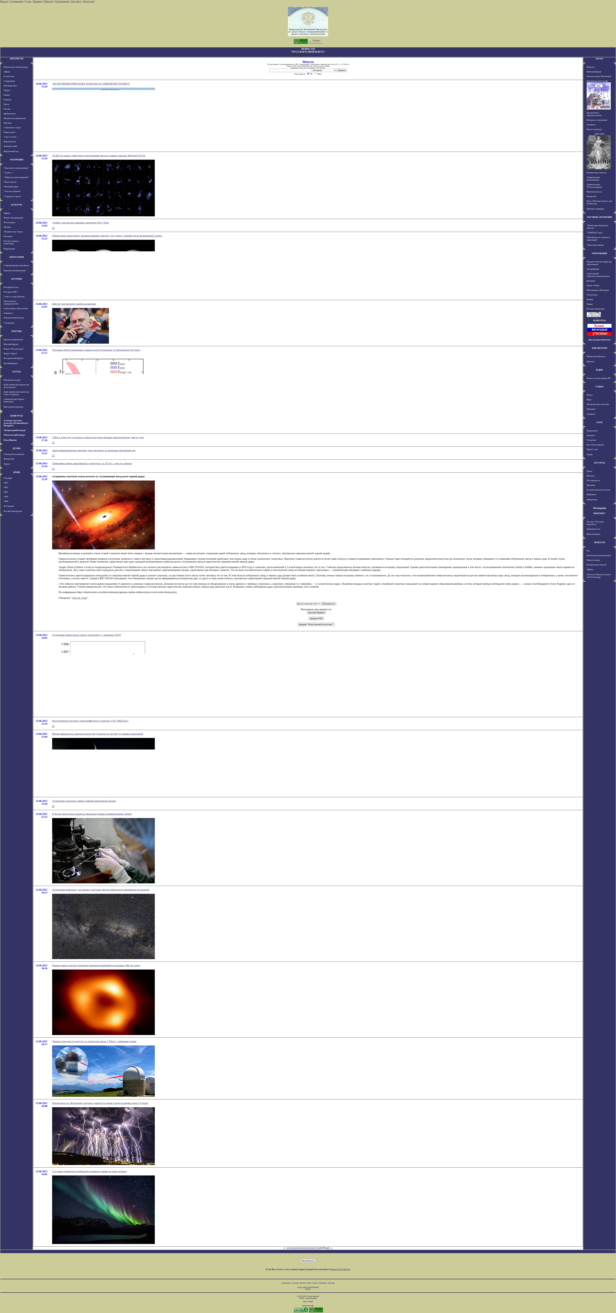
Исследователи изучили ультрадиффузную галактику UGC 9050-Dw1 (90, 720)
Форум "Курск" (10, 353)
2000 (6, 496)
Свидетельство (304, 64)
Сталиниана (9, 323)
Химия (590, 304)
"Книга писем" (10, 182)
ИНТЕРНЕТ (599, 513)
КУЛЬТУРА (16, 205)
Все (588, 551)
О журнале (591, 440)
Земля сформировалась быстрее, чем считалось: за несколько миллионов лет (94, 450)
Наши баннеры (593, 534)
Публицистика (10, 85)
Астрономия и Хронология (16, 308)
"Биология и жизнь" (595, 245)
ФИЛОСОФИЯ (16, 257)
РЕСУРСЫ (599, 463)
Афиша (7, 71)
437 (315, 1248)
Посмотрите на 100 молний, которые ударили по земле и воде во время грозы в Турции (100, 1103)
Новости (48, 1)
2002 (6, 487)
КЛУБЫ (17, 371)
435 (306, 1248)
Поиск (589, 471)
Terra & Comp (79, 598)
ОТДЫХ (599, 386)
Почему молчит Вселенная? (599, 76)
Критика (7, 123)
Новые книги (9, 132)
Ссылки (315, 1283)
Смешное (591, 414)
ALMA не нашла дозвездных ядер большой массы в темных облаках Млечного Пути (98, 155)
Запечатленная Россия (14, 317)
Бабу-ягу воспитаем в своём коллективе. (74, 304)
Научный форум (11, 344)
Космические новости (596, 172)
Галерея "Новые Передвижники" (308, 1287)
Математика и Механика (598, 290)
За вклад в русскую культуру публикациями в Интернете (16, 423)
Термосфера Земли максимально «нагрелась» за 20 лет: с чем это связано (92, 463)
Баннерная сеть (593, 529)
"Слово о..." (9, 172)
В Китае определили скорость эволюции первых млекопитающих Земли (92, 814)
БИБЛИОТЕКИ (599, 348)
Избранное (591, 494)
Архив (309, 1283)
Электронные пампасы (14, 454)
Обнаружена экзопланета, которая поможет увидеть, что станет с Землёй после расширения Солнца (107, 235)
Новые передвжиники (13, 218)
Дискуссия (88, 1)
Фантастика (9, 459)
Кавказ (7, 95)
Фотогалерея (9, 222)
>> (331, 1248)
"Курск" (7, 90)
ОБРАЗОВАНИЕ (599, 253)
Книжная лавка (10, 146)
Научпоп (591, 361)
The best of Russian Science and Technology (599, 575)
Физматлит (591, 196)
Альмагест (8, 313)
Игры (589, 399)
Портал (4, 1)
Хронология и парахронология (11, 302)
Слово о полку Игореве (14, 296)
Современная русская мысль (16, 265)
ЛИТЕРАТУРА (16, 58)
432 (293, 1248)
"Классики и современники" (16, 168)
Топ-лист (76, 1)
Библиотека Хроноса (596, 356)
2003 (6, 482)
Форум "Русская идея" (14, 349)
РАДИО (599, 370)
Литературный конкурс (15, 430)
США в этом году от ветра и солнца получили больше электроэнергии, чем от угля (98, 437)
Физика (590, 299)
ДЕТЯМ (16, 448)
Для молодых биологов (599, 339)
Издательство (10, 141)
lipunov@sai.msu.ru (340, 1269)
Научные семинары (595, 209)
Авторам (591, 435)
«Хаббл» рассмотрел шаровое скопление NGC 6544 (80, 222)
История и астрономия (597, 120)
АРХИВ (16, 472)
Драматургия (10, 113)
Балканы (7, 99)
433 (297, 1248)
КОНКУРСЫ (16, 416)
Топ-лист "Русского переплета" (595, 522)
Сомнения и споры (12, 127)
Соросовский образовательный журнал (598, 274)
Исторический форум (13, 358)
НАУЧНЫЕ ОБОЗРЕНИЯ (599, 217)
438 (319, 1248)
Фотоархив (9, 506)
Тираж (590, 454)
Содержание (16, 1)
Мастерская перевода (13, 407)
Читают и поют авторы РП (599, 378)
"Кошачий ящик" (11, 186)
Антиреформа (593, 269)
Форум (7, 464)
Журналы (591, 485)
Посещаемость (593, 480)
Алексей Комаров (311, 1298)
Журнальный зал (11, 151)
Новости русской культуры (16, 67)
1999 (6, 501)
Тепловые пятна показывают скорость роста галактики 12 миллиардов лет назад (96, 350)
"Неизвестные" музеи (13, 231)
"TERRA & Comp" (595, 232)
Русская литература (595, 309)
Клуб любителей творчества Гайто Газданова (16, 393)
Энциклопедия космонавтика (593, 178)
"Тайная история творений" (16, 177)
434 (302, 1248)
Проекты (591, 476)
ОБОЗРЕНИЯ (16, 159)
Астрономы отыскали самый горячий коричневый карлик (84, 801)
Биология (591, 281)
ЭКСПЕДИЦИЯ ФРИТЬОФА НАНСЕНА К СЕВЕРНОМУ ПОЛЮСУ (91, 83)
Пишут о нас (592, 449)
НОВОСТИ (599, 542)
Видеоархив (9, 248)
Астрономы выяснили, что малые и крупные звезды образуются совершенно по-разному (101, 889)
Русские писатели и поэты (598, 490)
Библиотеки (592, 499)
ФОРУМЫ (16, 331)
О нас (28, 1)
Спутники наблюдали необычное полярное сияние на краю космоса (89, 1171)
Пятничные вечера (12, 380)
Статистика (322, 1283)
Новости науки (593, 560)
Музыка (7, 227)
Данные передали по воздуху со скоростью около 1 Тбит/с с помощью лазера (94, 1041)
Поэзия (7, 109)
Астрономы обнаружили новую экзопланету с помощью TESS (86, 635)
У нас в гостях (10, 137)
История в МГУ (11, 292)
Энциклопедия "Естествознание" (595, 185)
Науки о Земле (593, 285)
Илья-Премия (10, 440)
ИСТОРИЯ (16, 279)
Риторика (8, 236)
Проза (6, 104)
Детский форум (11, 363)
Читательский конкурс (14, 435)
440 (327, 1248)
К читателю (9, 76)
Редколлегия (592, 430)
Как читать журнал (595, 444)
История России (11, 287)
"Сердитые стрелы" (12, 196)
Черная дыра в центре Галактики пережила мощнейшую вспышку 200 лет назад (96, 965)
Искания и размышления (15, 118)
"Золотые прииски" (12, 191)
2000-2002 (599, 134)
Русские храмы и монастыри (11, 242)
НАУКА (599, 58)
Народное (591, 409)
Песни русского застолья (598, 404)
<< (284, 1248)
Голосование (62, 1)
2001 (6, 492)
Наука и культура (594, 129)
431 (289, 1248)
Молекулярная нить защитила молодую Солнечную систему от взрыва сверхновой (97, 733)
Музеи (590, 395)
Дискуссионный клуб (13, 339)
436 (310, 1248)
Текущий (8, 478)
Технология (592, 295)
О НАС (599, 422)
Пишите (37, 1)
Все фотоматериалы (13, 511)
